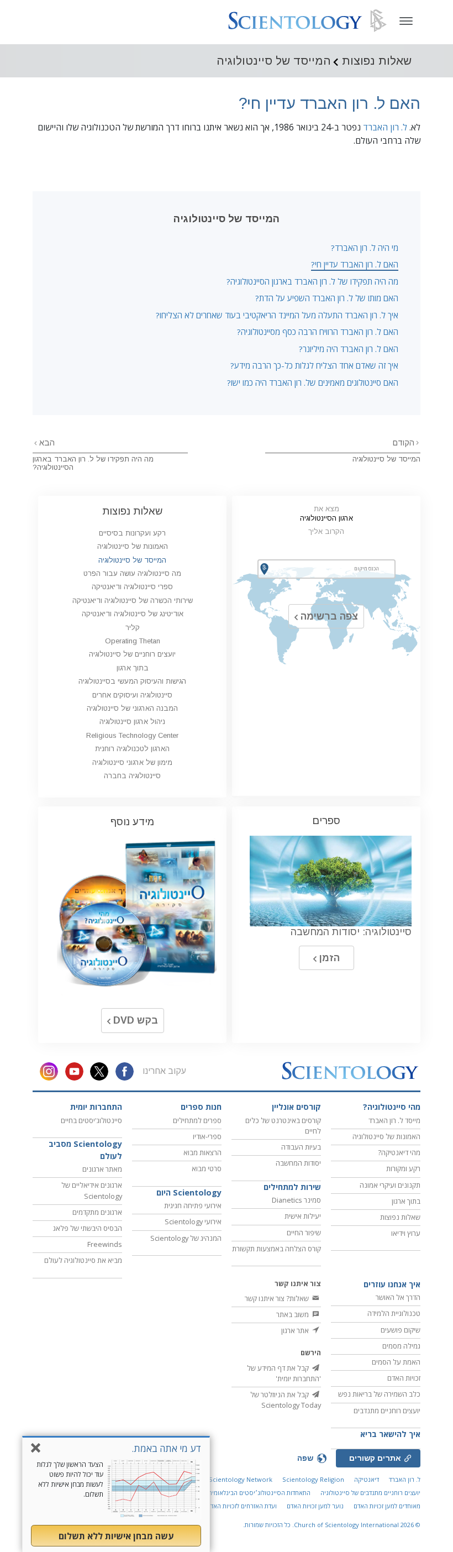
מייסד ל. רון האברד (394, 1120)
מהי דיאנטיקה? (399, 1152)
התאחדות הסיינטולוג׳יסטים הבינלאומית (259, 1492)
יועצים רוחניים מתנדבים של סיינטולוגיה (370, 1492)
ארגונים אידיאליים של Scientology (91, 1190)
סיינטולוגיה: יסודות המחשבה (351, 931)
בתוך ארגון (133, 668)
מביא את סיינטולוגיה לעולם (83, 1260)
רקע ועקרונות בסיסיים (132, 533)
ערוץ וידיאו (405, 1233)
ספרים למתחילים (197, 1120)
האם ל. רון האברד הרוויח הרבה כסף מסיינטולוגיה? (317, 331)
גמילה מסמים (401, 1346)
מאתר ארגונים (102, 1169)
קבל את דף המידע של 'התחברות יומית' (284, 1373)
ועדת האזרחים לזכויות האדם (242, 1506)
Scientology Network (240, 1479)
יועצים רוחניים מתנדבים (387, 1410)
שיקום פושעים (400, 1330)
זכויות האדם (403, 1378)
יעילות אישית (303, 1216)
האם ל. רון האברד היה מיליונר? (348, 348)
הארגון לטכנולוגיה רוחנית (132, 748)
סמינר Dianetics (296, 1200)
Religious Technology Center (132, 735)
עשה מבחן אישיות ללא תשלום (116, 1536)
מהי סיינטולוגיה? (391, 1107)
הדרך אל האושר (398, 1297)
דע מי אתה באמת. (166, 1448)
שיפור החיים (304, 1233)
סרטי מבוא (207, 1168)
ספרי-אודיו (207, 1136)
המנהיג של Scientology (186, 1238)
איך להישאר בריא (390, 1434)
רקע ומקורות (403, 1168)
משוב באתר (293, 1314)
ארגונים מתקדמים (97, 1212)
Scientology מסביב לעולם (85, 1150)
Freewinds (104, 1244)
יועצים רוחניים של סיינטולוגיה (132, 654)
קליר (132, 627)
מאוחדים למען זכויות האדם (387, 1506)
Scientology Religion (313, 1479)
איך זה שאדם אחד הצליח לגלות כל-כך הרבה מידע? (314, 365)
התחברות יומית (96, 1107)
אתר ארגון (295, 1330)
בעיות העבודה (301, 1147)
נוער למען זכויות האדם (315, 1506)
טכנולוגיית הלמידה (393, 1313)
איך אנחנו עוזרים (392, 1284)
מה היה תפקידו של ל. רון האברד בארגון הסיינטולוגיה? (312, 281)
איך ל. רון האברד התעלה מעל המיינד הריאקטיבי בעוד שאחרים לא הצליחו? (277, 315)
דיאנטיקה (366, 1479)
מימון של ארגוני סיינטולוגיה (132, 762)
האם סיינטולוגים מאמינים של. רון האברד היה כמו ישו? (312, 382)
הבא (46, 442)
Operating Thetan (132, 641)
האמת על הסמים (396, 1362)
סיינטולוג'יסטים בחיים (91, 1120)
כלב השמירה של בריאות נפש (379, 1394)
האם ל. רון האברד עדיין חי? (354, 264)
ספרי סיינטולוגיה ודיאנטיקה (132, 587)
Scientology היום (189, 1192)
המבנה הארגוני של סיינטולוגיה (132, 708)
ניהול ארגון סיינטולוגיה (132, 721)
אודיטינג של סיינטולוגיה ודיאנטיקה (132, 614)
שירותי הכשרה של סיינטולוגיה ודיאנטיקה (132, 600)
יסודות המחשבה (298, 1163)
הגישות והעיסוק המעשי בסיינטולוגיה (132, 681)
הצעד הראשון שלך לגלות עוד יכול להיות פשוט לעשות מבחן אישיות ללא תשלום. (69, 1479)
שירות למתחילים (292, 1187)
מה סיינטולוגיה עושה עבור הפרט (132, 573)
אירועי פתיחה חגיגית (193, 1205)
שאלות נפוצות (132, 511)
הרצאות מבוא (202, 1152)
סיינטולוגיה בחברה (132, 776)
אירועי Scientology (193, 1221)
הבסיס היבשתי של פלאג (87, 1228)
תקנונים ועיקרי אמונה (390, 1185)
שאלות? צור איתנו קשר (277, 1298)
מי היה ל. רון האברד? (364, 247)
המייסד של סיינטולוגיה (386, 459)
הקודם (403, 442)
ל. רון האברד (385, 127)
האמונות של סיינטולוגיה (132, 546)
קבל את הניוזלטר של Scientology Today (285, 1400)
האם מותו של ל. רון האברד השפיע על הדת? (326, 297)
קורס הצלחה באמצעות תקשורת (276, 1249)
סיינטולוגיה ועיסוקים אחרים (132, 695)
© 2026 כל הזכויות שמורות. (331, 1524)
